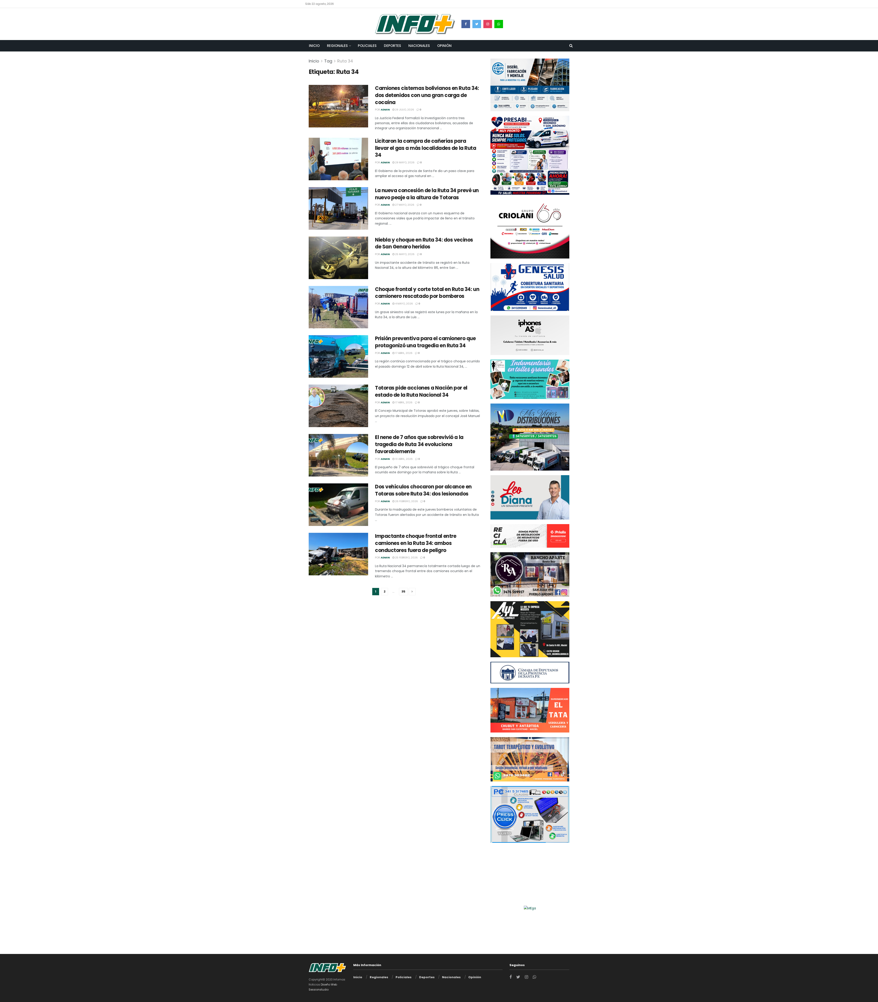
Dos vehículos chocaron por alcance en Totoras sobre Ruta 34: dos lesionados (423, 490)
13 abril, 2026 (403, 459)
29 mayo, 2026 (404, 162)
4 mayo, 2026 (403, 303)
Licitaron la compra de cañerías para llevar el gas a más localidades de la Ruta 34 (425, 148)
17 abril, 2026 (403, 353)
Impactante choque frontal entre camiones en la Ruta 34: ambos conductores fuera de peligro (415, 543)
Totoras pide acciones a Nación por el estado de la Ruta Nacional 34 (421, 391)
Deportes (392, 45)
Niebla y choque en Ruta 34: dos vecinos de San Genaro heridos (424, 243)
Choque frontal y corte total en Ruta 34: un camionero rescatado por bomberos (427, 293)
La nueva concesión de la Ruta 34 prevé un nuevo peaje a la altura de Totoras (427, 194)
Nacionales (419, 45)
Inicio (314, 45)
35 (403, 591)
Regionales (337, 45)
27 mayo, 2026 (404, 205)
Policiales (367, 45)
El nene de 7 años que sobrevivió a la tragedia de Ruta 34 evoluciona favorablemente (419, 444)
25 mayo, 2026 (404, 254)
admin (385, 109)
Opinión (444, 45)
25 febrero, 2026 (406, 557)
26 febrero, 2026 (406, 501)
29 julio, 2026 (404, 109)
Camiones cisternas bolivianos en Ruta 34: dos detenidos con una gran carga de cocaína (427, 95)
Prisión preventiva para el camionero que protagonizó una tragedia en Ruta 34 (425, 342)
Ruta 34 (345, 61)
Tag (328, 61)
